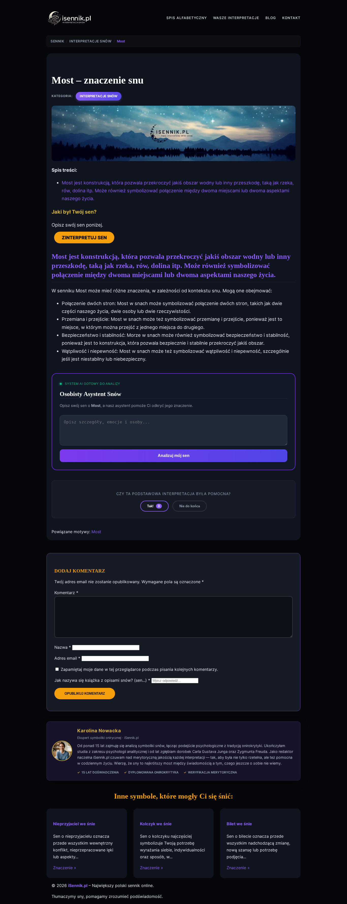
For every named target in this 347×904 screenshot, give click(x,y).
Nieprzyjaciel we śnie (74, 823)
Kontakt (291, 18)
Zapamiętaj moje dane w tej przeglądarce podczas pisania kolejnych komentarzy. (139, 669)
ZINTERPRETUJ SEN (84, 237)
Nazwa (62, 647)
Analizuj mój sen (174, 455)
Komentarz (66, 592)
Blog (270, 18)
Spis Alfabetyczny (186, 18)
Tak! (153, 506)
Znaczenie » (64, 867)
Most (96, 531)
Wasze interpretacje (236, 18)
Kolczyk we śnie (156, 823)
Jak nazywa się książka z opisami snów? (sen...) (102, 680)
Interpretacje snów (98, 96)
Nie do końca (189, 506)
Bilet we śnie (239, 823)
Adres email (67, 658)
